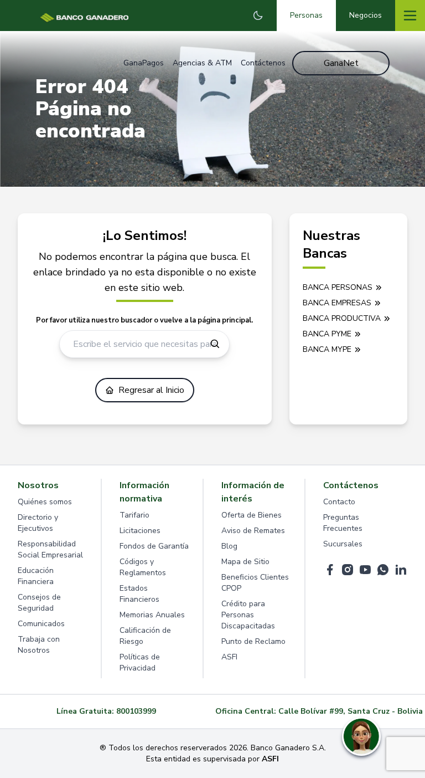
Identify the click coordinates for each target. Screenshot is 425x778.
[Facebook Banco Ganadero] (329, 569)
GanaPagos (143, 63)
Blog (229, 546)
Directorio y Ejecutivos (38, 523)
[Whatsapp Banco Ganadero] (383, 569)
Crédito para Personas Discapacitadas (248, 614)
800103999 (136, 711)
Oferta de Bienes (251, 515)
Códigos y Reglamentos (143, 567)
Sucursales (342, 544)
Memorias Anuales (152, 615)
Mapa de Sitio (245, 561)
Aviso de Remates (253, 530)
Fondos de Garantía (154, 546)
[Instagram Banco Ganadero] (347, 569)
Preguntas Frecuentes (342, 523)
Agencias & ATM (202, 63)
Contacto (339, 502)
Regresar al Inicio (151, 390)
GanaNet (341, 63)
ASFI (229, 657)
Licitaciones (140, 530)
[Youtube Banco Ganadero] (365, 569)
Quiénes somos (45, 502)
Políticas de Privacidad (140, 662)
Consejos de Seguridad (39, 602)
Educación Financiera (36, 576)
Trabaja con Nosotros (39, 645)
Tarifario (134, 515)
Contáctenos (263, 63)
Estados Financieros (139, 594)
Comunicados (41, 623)
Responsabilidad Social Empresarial (50, 549)
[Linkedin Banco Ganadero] (400, 569)
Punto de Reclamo (253, 641)
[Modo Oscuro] (257, 15)
